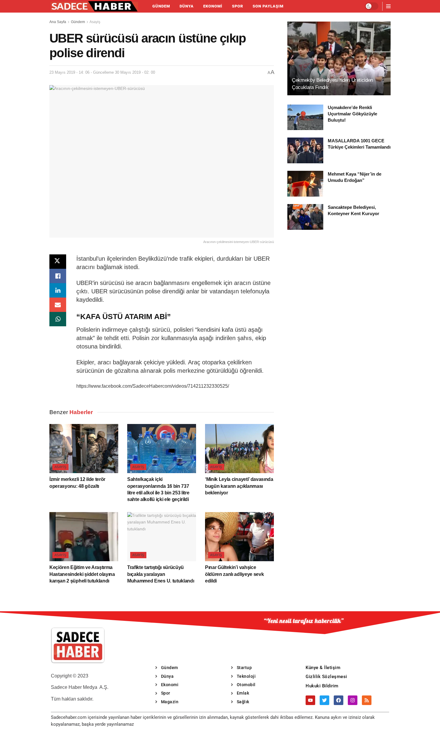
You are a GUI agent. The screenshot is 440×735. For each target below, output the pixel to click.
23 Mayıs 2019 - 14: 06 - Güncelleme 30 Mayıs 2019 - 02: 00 (102, 72)
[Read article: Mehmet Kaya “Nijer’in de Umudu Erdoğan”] (305, 184)
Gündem (161, 6)
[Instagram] (352, 700)
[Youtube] (310, 700)
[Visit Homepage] (94, 6)
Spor (237, 6)
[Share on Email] (57, 305)
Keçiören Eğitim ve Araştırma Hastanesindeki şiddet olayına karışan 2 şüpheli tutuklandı (82, 574)
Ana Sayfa (57, 22)
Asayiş (94, 22)
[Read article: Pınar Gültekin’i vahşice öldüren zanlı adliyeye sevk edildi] (239, 536)
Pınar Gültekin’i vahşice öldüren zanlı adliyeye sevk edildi (234, 574)
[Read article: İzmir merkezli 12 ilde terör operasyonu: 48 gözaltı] (83, 448)
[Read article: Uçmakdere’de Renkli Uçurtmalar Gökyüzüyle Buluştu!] (305, 117)
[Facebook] (338, 700)
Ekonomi (212, 6)
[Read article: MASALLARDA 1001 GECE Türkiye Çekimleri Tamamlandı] (305, 150)
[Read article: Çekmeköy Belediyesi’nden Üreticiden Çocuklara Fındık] (339, 59)
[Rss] (366, 700)
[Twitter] (324, 700)
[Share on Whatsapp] (57, 319)
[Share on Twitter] (57, 261)
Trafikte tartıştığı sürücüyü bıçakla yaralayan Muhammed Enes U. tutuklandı (160, 574)
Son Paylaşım (268, 6)
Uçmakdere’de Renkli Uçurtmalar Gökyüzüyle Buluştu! (352, 114)
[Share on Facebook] (57, 276)
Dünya (187, 6)
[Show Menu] (388, 6)
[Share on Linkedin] (57, 290)
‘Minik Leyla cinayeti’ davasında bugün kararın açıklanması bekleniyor (239, 486)
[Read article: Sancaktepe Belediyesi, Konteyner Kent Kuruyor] (305, 217)
